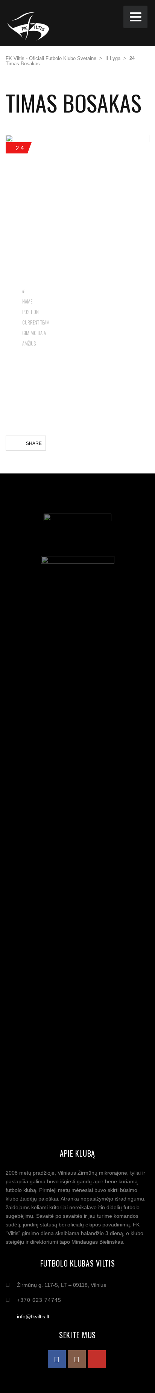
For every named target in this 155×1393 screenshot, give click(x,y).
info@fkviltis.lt (33, 1316)
